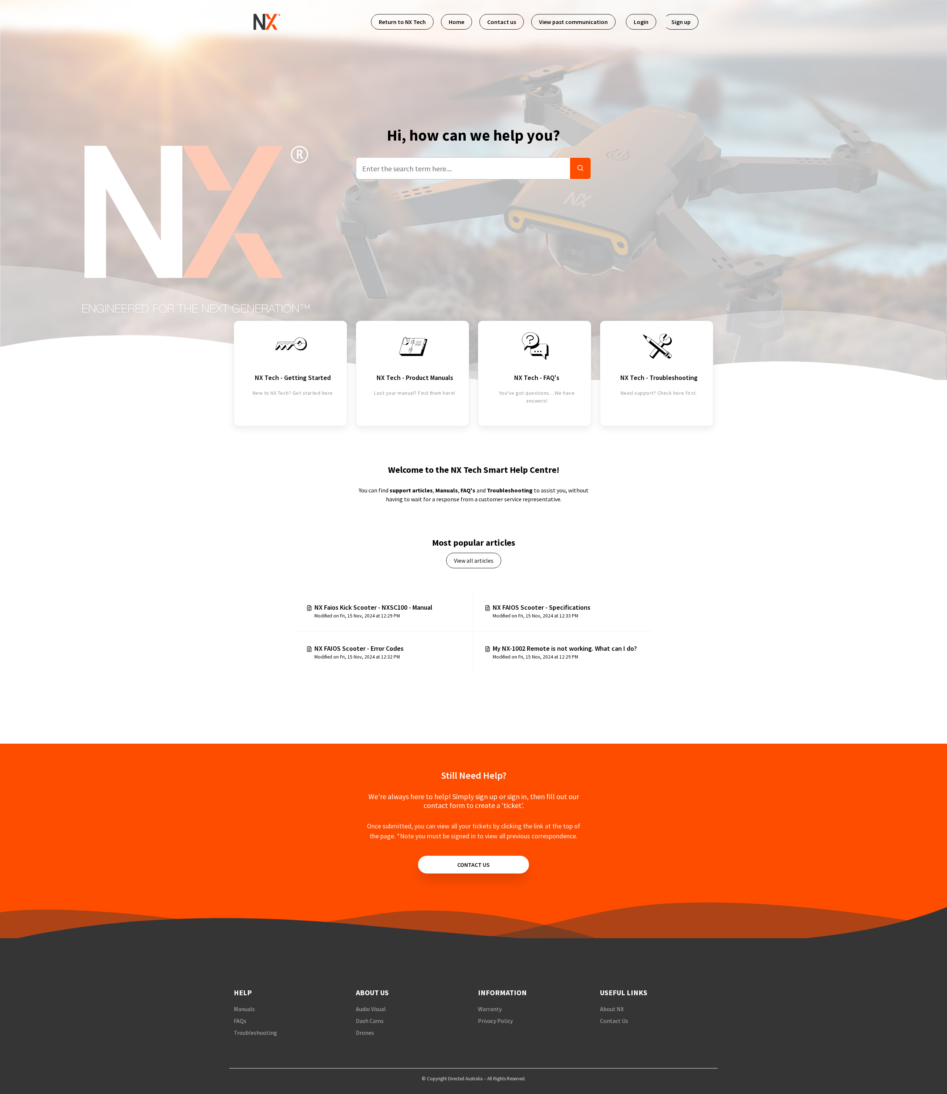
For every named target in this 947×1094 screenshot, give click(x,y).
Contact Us (614, 1020)
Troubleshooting (510, 490)
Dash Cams (370, 1020)
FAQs (240, 1020)
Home (456, 22)
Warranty (490, 1009)
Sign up (681, 22)
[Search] (580, 168)
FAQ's (468, 490)
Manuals (446, 490)
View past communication (573, 22)
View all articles (473, 560)
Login (641, 22)
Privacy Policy (495, 1020)
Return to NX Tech (402, 22)
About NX (612, 1009)
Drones (365, 1032)
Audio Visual (371, 1009)
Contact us (501, 22)
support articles (411, 490)
